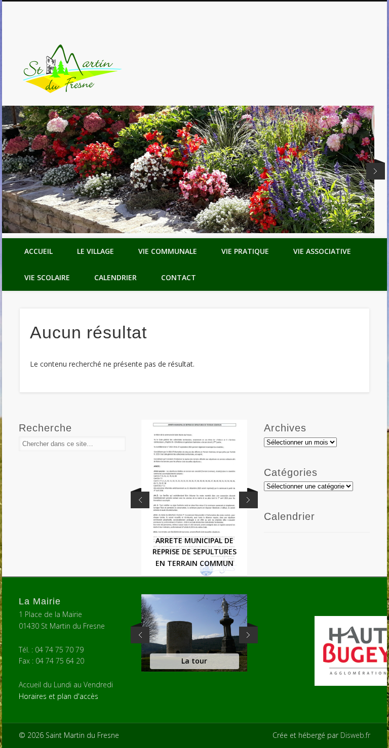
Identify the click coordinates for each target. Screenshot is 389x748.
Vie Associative (322, 251)
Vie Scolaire (47, 277)
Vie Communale (167, 251)
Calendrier (115, 277)
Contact (178, 277)
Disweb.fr (355, 735)
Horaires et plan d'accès (58, 696)
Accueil (38, 251)
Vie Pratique (245, 251)
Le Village (95, 251)
